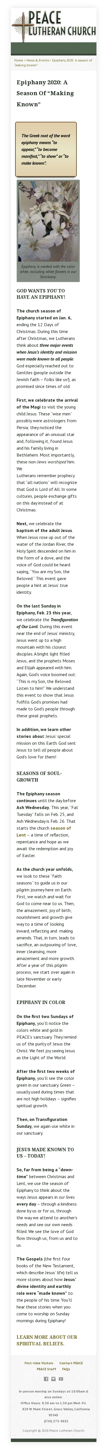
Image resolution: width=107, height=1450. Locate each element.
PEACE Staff (46, 1369)
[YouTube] (61, 1379)
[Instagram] (53, 1379)
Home (18, 60)
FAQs (66, 1369)
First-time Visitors (39, 1363)
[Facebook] (46, 1379)
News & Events (38, 60)
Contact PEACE (71, 1363)
